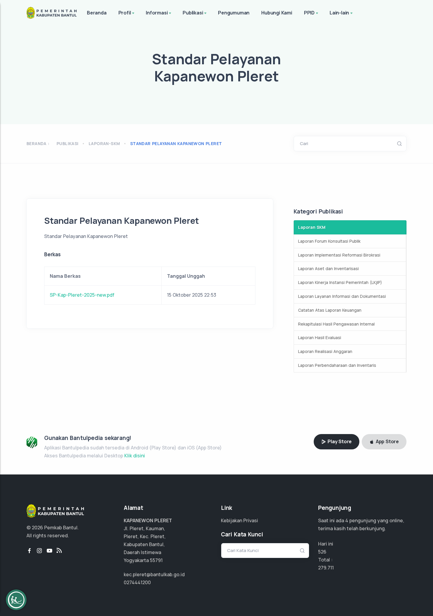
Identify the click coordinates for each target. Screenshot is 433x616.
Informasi (157, 12)
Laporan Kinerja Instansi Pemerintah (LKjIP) (340, 282)
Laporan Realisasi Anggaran (325, 351)
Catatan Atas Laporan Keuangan (329, 310)
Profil (124, 12)
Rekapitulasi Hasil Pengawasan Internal (336, 324)
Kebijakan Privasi (239, 520)
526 (322, 551)
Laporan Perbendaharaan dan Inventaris (337, 365)
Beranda (97, 12)
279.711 (326, 567)
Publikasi (193, 12)
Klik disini (134, 455)
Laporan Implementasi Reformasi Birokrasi (339, 255)
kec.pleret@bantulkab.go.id (154, 574)
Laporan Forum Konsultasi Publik (329, 241)
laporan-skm (104, 143)
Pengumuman (233, 12)
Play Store (339, 441)
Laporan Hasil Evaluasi (319, 337)
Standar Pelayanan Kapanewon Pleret (176, 143)
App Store (387, 441)
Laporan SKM (311, 227)
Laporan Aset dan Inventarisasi (328, 268)
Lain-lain (339, 12)
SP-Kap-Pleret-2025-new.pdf (82, 295)
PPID (309, 12)
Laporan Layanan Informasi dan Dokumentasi (342, 296)
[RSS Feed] (59, 551)
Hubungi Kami (276, 12)
